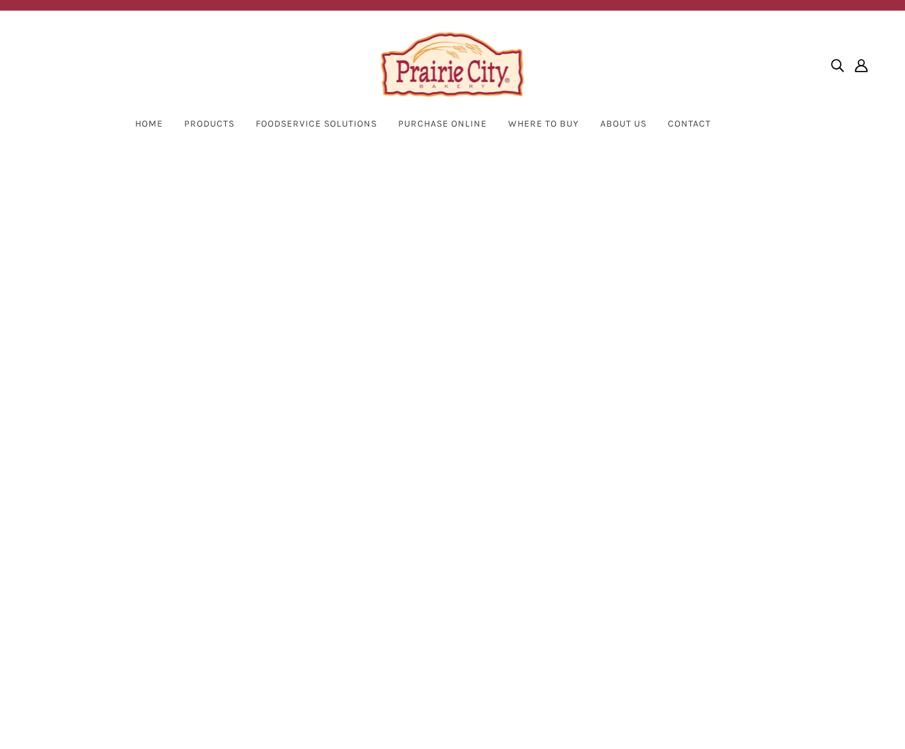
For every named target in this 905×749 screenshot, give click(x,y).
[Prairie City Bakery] (452, 65)
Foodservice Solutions (316, 123)
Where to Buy (375, 494)
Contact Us (369, 510)
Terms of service (382, 637)
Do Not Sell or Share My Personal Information (452, 557)
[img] (837, 65)
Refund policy (375, 653)
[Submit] (846, 525)
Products (209, 123)
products (566, 318)
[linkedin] (111, 563)
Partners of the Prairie (396, 526)
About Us (623, 123)
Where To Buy (543, 123)
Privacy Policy (375, 542)
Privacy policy (375, 621)
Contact (689, 123)
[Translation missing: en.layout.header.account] (861, 65)
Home (149, 123)
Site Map (364, 605)
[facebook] (47, 563)
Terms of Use (373, 573)
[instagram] (90, 563)
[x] (69, 563)
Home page (416, 318)
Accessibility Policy (388, 589)
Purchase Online (442, 123)
